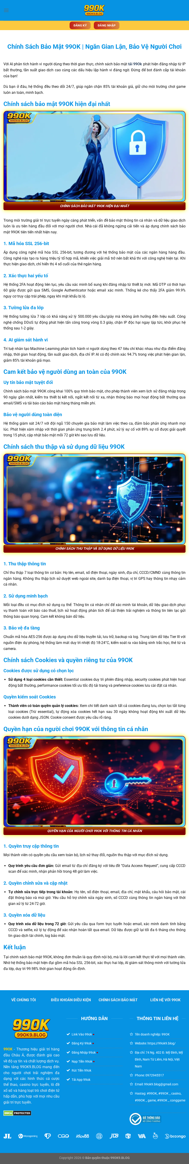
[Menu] (6, 10)
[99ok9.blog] (94, 10)
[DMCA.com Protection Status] (17, 1113)
